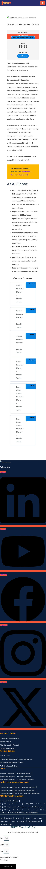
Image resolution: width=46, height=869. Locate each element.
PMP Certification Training (9, 766)
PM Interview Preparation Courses (11, 762)
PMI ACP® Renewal (24, 776)
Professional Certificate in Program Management (16, 759)
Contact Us (18, 818)
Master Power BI (5, 741)
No (7, 860)
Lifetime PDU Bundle (23, 773)
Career (27, 818)
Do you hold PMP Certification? (9, 857)
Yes (3, 860)
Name (2, 838)
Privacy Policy (37, 818)
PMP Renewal (5, 756)
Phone (2, 844)
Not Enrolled (23, 35)
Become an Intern (34, 821)
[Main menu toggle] (42, 3)
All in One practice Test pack (9, 745)
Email (2, 851)
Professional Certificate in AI (9, 738)
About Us (9, 818)
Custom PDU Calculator (26, 779)
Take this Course (23, 56)
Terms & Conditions (18, 821)
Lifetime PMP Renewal (7, 748)
